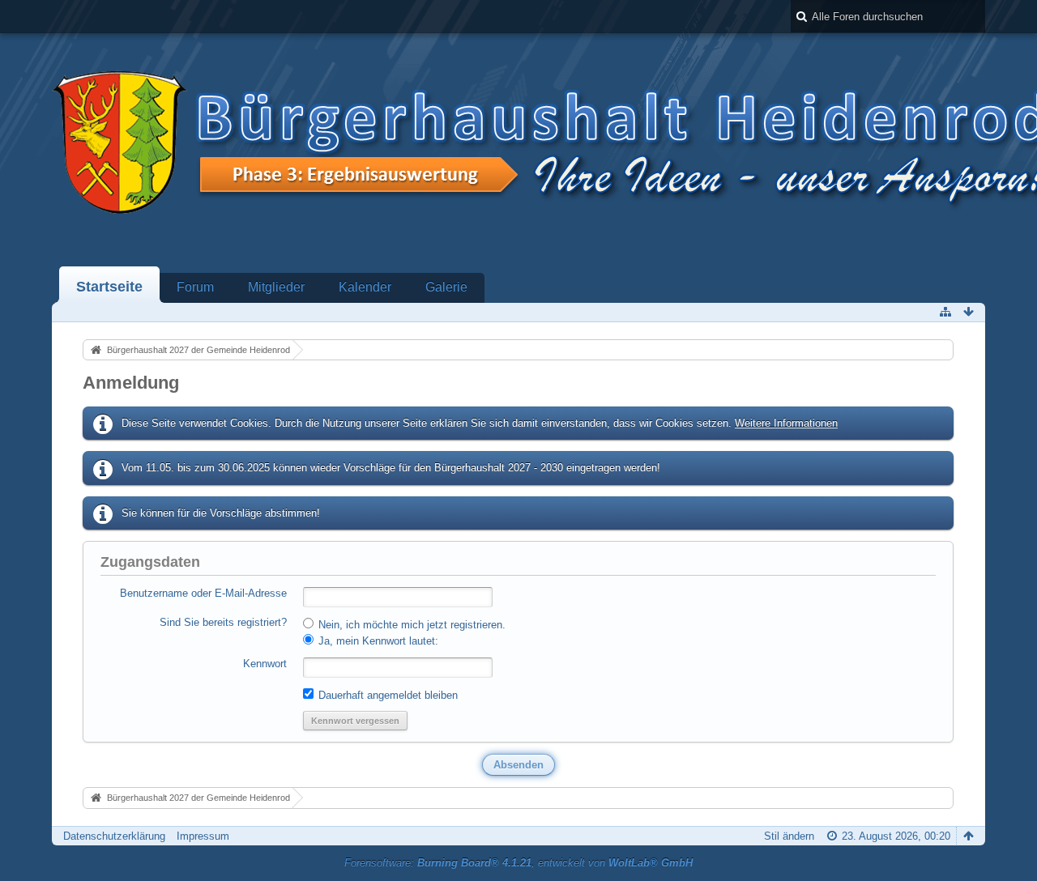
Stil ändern (789, 836)
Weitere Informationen (786, 423)
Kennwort (265, 664)
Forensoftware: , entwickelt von (518, 863)
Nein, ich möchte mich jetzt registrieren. (410, 625)
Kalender (365, 287)
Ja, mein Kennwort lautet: (376, 641)
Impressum (203, 836)
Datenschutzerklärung (114, 836)
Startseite (109, 287)
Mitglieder (276, 287)
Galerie (446, 287)
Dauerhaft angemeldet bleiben (386, 695)
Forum (195, 287)
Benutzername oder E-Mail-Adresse (203, 593)
